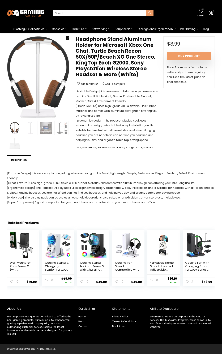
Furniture (78, 29)
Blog (206, 29)
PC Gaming (187, 29)
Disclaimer (118, 326)
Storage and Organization (155, 29)
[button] (67, 38)
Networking (99, 29)
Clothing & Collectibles (28, 29)
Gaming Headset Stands (101, 147)
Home (82, 316)
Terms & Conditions (124, 321)
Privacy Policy (120, 316)
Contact (83, 326)
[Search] (149, 13)
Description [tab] (19, 160)
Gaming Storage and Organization (134, 147)
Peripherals (122, 29)
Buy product (189, 56)
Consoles (58, 29)
